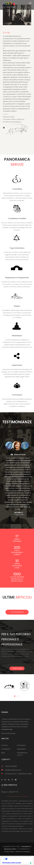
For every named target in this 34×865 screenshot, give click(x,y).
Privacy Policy (9, 852)
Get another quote (8, 733)
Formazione (21, 745)
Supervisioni (21, 749)
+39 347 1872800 (11, 766)
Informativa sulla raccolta (11, 863)
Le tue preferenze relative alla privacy (19, 859)
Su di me (4, 745)
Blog (3, 753)
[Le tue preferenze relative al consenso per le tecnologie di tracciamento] (30, 863)
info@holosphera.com (13, 770)
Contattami (17, 668)
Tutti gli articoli (17, 612)
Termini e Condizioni (22, 852)
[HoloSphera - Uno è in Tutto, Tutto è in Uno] (8, 5)
